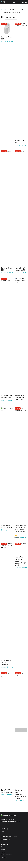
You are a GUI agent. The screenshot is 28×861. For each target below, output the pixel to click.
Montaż (3, 852)
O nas (2, 831)
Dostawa (3, 847)
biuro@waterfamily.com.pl (12, 821)
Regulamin (4, 834)
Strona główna (5, 9)
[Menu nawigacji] (14, 2)
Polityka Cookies (5, 839)
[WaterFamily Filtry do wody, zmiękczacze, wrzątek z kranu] (3, 2)
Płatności (3, 849)
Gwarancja (4, 857)
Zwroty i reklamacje (6, 854)
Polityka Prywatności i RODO (9, 836)
